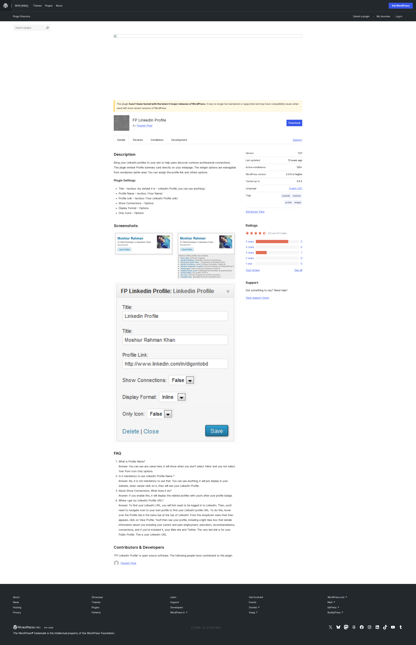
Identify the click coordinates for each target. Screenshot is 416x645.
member (297, 196)
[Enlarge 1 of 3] (169, 235)
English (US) (295, 188)
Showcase (97, 597)
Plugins (95, 607)
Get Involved (256, 597)
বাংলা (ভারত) (48, 627)
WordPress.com (337, 597)
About (16, 597)
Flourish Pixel (144, 125)
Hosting (17, 607)
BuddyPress (335, 612)
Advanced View (255, 211)
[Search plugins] (47, 28)
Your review (253, 270)
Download (294, 122)
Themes (96, 602)
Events (252, 602)
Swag (253, 612)
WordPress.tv (179, 612)
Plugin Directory (21, 16)
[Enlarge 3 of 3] (232, 287)
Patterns (96, 612)
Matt (331, 602)
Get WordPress (401, 5)
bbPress (333, 607)
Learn (173, 597)
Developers (176, 607)
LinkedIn (286, 196)
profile (288, 202)
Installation (157, 139)
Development (179, 139)
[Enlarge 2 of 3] (232, 235)
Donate (254, 607)
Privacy (17, 612)
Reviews (138, 139)
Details (121, 139)
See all (298, 270)
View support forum (257, 297)
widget (297, 202)
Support (297, 139)
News (16, 602)
